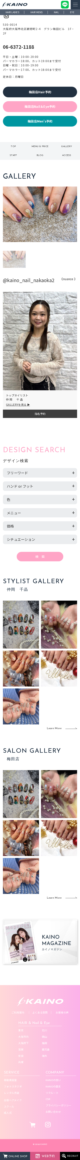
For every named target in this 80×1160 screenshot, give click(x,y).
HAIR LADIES (12, 12)
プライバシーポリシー (58, 1105)
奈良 (20, 1056)
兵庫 (20, 1062)
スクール (9, 1106)
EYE (72, 12)
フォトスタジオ (13, 1086)
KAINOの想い (53, 1080)
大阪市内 (23, 1036)
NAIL (56, 12)
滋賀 (20, 1049)
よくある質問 (40, 1012)
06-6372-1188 (18, 46)
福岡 (44, 1043)
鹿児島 (46, 1049)
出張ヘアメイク (13, 1100)
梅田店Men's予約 (40, 121)
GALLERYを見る (16, 405)
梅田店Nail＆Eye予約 (39, 106)
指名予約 (40, 414)
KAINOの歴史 (53, 1086)
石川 (44, 1030)
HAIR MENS (36, 12)
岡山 (44, 1036)
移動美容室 (10, 1080)
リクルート (52, 1093)
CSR (48, 1099)
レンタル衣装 (11, 1093)
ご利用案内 (17, 1012)
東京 (20, 1030)
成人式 (8, 1113)
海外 (44, 1056)
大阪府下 (23, 1043)
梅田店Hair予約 (40, 92)
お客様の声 (62, 1012)
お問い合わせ (53, 1112)
